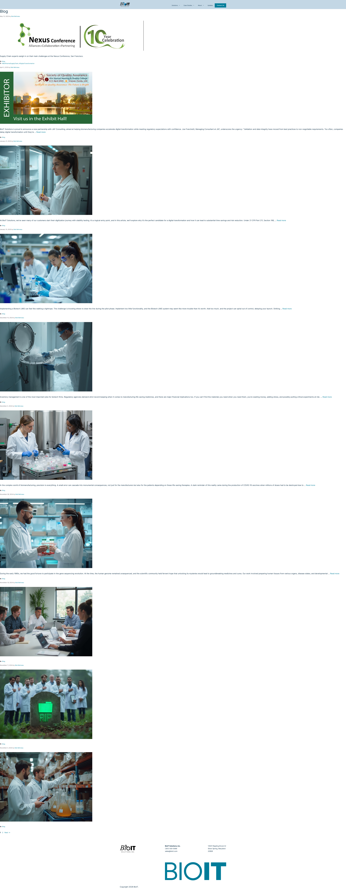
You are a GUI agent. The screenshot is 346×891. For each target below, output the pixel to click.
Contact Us (220, 5)
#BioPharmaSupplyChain (10, 63)
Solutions (175, 5)
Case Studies (188, 5)
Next (7, 832)
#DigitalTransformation (26, 63)
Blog (3, 61)
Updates (210, 5)
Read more (41, 132)
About (200, 5)
